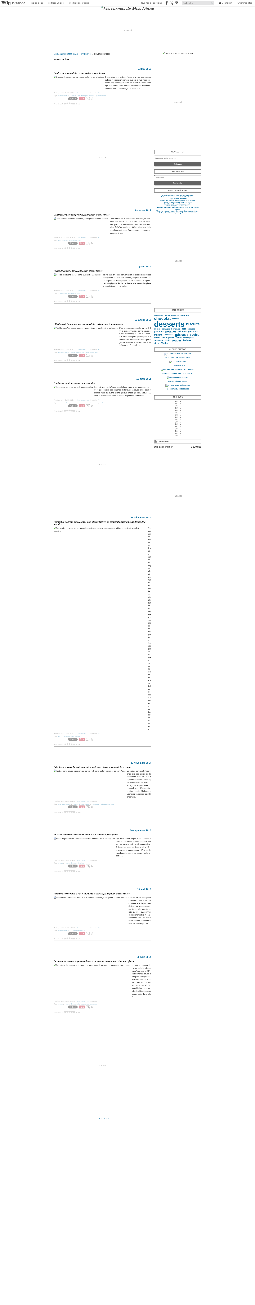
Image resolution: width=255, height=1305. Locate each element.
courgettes (158, 315)
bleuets (157, 329)
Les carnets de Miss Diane (66, 54)
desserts (169, 324)
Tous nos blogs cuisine (151, 3)
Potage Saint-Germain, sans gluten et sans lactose (177, 213)
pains (167, 315)
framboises (169, 335)
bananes (175, 329)
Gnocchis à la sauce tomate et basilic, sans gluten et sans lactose (178, 208)
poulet (194, 334)
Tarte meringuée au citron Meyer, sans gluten (177, 195)
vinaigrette (168, 337)
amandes (158, 340)
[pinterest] (176, 3)
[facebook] (167, 3)
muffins (158, 335)
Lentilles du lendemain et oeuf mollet (177, 204)
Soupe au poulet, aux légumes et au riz (178, 202)
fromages (166, 329)
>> (107, 1119)
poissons (193, 331)
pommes (159, 331)
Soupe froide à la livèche (178, 198)
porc (184, 329)
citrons (157, 338)
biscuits (193, 324)
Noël (167, 340)
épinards (191, 329)
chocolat (162, 318)
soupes (176, 340)
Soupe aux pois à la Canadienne (177, 206)
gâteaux (181, 335)
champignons (188, 338)
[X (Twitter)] (171, 3)
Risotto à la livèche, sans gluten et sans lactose (177, 200)
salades (184, 315)
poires (179, 338)
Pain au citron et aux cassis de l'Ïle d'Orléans (177, 197)
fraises (187, 340)
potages (170, 331)
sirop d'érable (161, 343)
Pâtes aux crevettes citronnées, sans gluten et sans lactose (177, 211)
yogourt (175, 318)
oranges (175, 315)
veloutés (182, 331)
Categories (86, 54)
